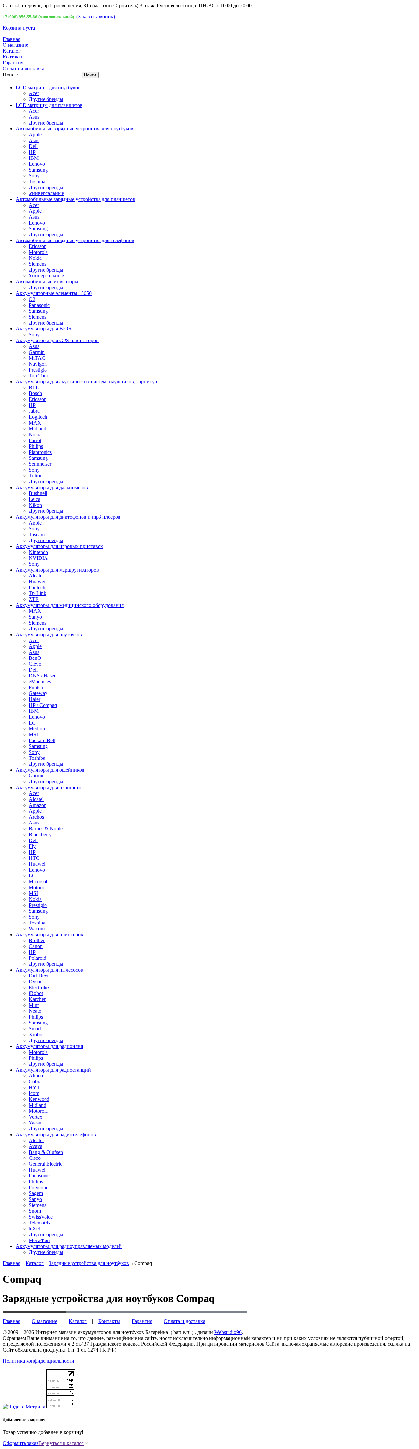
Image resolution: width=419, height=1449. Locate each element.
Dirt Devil (39, 975)
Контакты (14, 56)
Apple (35, 134)
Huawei (37, 581)
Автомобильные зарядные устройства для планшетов (75, 199)
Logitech (38, 417)
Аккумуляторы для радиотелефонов (56, 1134)
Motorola (38, 252)
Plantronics (40, 452)
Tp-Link (37, 593)
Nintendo (38, 552)
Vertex (35, 1117)
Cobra (35, 1081)
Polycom (38, 1187)
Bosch (35, 393)
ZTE (34, 599)
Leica (34, 499)
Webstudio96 (228, 1332)
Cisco (35, 1158)
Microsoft (39, 881)
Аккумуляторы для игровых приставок (59, 546)
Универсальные (46, 193)
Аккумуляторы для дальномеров (52, 487)
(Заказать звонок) (95, 16)
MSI (33, 734)
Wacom (37, 928)
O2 (32, 299)
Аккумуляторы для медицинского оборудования (70, 605)
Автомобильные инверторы (47, 281)
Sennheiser (40, 464)
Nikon (35, 505)
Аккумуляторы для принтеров (49, 934)
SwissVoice (41, 1217)
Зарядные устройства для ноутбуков (89, 1263)
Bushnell (38, 493)
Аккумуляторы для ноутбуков (49, 634)
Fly (32, 846)
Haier (34, 699)
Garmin (37, 352)
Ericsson (37, 246)
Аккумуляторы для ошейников (50, 770)
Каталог (12, 51)
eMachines (40, 681)
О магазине (15, 45)
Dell (33, 146)
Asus (34, 117)
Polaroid (37, 958)
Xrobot (36, 1034)
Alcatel (36, 575)
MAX (35, 422)
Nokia (35, 258)
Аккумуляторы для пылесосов (49, 970)
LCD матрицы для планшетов (49, 105)
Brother (37, 940)
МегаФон (39, 1240)
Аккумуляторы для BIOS (43, 328)
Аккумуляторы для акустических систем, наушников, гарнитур (86, 381)
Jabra (34, 411)
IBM (34, 158)
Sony (34, 175)
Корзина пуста (19, 28)
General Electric (45, 1164)
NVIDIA (38, 558)
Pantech (37, 587)
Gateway (38, 693)
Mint (34, 1005)
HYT (34, 1087)
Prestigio (38, 370)
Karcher (37, 999)
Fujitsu (36, 687)
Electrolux (39, 987)
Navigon (38, 364)
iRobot (36, 993)
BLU (34, 387)
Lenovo (37, 164)
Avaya (35, 1146)
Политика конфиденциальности (38, 1361)
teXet (34, 1228)
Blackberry (40, 834)
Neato (35, 1011)
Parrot (35, 440)
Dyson (36, 981)
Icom (34, 1093)
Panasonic (39, 305)
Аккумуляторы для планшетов (50, 787)
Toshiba (37, 181)
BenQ (35, 658)
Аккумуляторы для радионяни (49, 1046)
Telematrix (40, 1222)
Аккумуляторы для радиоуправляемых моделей (69, 1246)
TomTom (38, 375)
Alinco (36, 1075)
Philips (36, 446)
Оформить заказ (20, 1443)
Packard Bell (42, 740)
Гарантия (13, 62)
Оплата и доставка (23, 68)
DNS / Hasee (42, 675)
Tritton (36, 475)
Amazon (37, 805)
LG (32, 722)
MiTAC (37, 358)
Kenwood (39, 1099)
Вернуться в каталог (61, 1443)
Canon (36, 946)
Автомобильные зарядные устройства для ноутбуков (74, 128)
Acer (34, 93)
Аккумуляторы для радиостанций (53, 1070)
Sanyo (35, 617)
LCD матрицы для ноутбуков (48, 87)
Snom (35, 1211)
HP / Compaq (43, 705)
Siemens (37, 264)
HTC (34, 858)
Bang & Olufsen (46, 1152)
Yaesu (35, 1122)
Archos (36, 817)
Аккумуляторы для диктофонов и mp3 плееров (68, 517)
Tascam (37, 534)
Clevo (35, 664)
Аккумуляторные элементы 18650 (54, 293)
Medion (37, 728)
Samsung (38, 170)
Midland (37, 428)
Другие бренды (46, 99)
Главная (11, 39)
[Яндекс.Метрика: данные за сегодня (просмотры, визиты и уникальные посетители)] (24, 1407)
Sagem (36, 1193)
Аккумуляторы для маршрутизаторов (57, 570)
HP (32, 152)
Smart (35, 1028)
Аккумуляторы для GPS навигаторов (57, 340)
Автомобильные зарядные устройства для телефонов (75, 240)
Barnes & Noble (46, 828)
